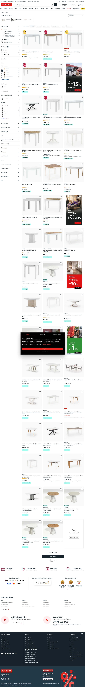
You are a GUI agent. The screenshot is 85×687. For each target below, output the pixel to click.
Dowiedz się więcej (47, 344)
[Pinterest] (10, 653)
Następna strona (73, 537)
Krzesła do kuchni (25, 604)
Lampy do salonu (4, 604)
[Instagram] (7, 653)
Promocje (69, 8)
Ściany (15, 8)
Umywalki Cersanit (67, 606)
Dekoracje (42, 8)
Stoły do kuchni (25, 602)
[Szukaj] (55, 4)
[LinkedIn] (15, 653)
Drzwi (47, 8)
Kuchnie (25, 8)
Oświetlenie (31, 8)
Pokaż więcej (53, 556)
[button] (63, 5)
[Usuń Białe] (31, 26)
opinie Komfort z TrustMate (44, 578)
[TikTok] (13, 653)
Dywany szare (46, 606)
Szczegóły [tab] (42, 334)
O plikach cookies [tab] (57, 334)
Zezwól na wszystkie (42, 348)
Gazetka (63, 8)
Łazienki (5, 8)
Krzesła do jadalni (46, 604)
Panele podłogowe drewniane (7, 602)
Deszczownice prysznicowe (69, 604)
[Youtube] (5, 653)
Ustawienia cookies (41, 351)
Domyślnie (71, 15)
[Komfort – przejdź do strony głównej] (6, 670)
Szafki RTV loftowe (4, 606)
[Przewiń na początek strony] (82, 634)
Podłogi (10, 8)
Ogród (51, 8)
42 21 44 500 (63, 1)
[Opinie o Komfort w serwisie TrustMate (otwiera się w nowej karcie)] (42, 582)
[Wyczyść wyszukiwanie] (52, 4)
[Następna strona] (57, 560)
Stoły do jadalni (46, 602)
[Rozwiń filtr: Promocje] (18, 29)
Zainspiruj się (57, 8)
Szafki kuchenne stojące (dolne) (28, 606)
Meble (20, 8)
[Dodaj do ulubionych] (40, 31)
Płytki (1, 8)
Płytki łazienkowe (67, 602)
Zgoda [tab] (27, 334)
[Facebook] (2, 653)
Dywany (36, 8)
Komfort (2, 12)
